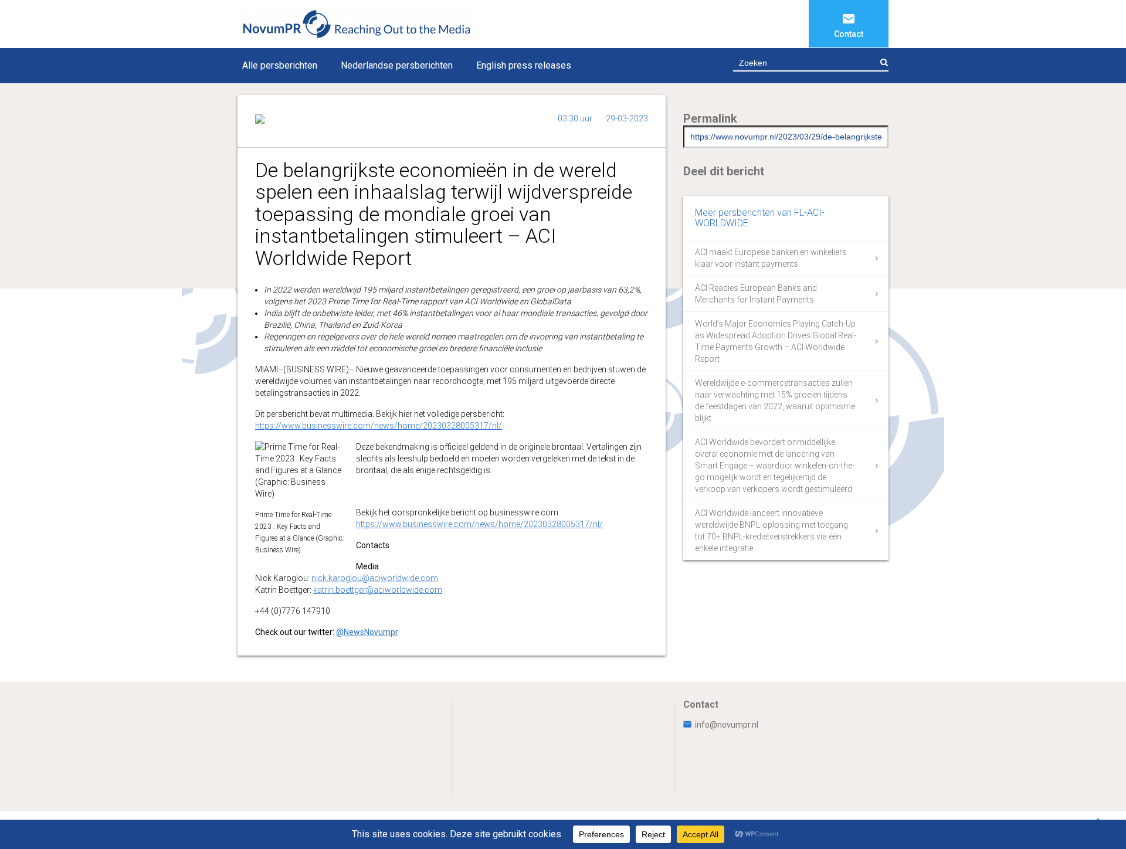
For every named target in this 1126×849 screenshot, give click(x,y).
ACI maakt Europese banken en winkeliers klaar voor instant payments (771, 258)
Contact (848, 34)
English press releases (523, 65)
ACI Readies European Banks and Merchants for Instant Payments (756, 293)
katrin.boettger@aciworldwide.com (377, 590)
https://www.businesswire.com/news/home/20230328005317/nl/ (378, 425)
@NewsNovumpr (367, 632)
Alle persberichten (279, 65)
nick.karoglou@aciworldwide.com (374, 578)
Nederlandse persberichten (397, 65)
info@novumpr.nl (726, 724)
